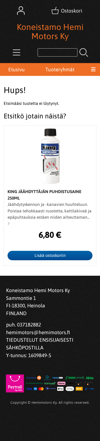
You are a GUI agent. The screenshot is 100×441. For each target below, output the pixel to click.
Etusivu (16, 69)
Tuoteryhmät (60, 69)
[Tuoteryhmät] (16, 52)
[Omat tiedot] (21, 10)
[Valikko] (93, 69)
